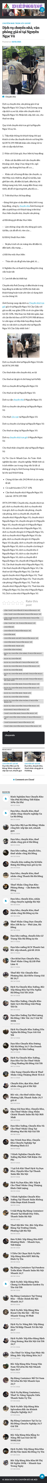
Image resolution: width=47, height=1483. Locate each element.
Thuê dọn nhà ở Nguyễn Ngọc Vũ (19, 722)
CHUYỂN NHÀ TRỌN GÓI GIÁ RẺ (16, 23)
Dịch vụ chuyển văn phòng (16, 697)
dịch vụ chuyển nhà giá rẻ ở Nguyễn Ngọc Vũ (23, 674)
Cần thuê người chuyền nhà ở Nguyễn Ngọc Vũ (21, 618)
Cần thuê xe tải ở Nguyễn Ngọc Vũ (19, 623)
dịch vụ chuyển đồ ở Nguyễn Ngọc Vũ (21, 662)
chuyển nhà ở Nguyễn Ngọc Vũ (18, 642)
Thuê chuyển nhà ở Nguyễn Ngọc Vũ (20, 713)
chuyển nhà (24, 206)
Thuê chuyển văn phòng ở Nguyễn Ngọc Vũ (22, 717)
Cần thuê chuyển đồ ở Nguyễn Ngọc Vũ (22, 610)
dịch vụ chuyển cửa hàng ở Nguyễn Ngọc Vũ (23, 653)
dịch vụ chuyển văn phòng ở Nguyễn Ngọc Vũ (21, 701)
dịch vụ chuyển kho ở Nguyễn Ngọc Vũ (21, 666)
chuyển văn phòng (13, 649)
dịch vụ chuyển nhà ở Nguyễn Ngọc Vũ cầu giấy (21, 688)
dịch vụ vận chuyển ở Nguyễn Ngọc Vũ (21, 706)
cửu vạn (15, 417)
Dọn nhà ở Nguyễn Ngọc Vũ (16, 709)
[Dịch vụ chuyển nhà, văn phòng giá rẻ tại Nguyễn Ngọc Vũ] (23, 70)
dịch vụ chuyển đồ (12, 658)
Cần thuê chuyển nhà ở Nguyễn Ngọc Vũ (22, 614)
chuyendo (10, 735)
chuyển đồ (9, 627)
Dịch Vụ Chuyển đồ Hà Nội (23, 1480)
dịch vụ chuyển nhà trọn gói (17, 693)
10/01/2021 (16, 42)
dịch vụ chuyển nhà (13, 670)
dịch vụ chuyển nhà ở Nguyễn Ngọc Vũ (21, 684)
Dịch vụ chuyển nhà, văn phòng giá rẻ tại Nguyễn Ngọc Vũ (20, 32)
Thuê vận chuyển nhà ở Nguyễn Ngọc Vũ (22, 726)
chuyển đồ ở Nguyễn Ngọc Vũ (17, 630)
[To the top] (42, 1476)
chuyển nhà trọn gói (19, 437)
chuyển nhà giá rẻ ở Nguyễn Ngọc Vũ (21, 638)
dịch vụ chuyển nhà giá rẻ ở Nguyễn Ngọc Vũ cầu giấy (23, 679)
